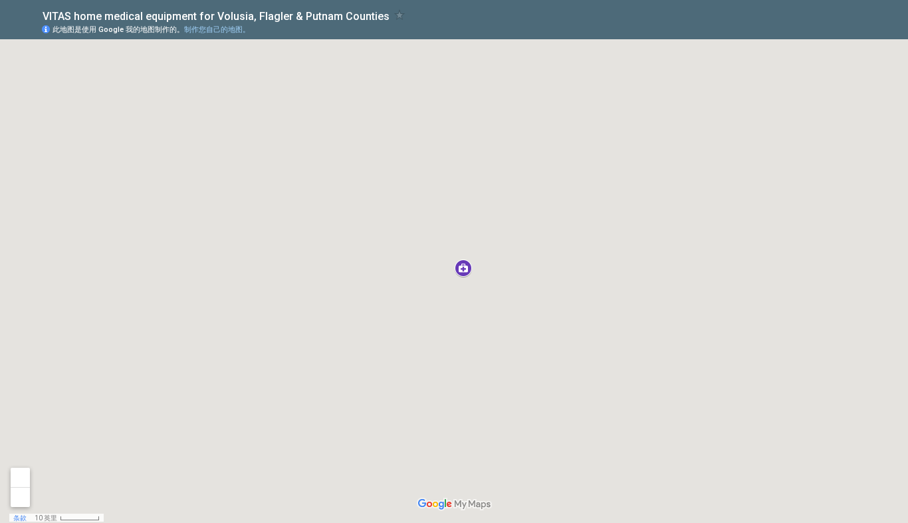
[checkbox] (399, 15)
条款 (20, 518)
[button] (463, 268)
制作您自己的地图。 (217, 29)
